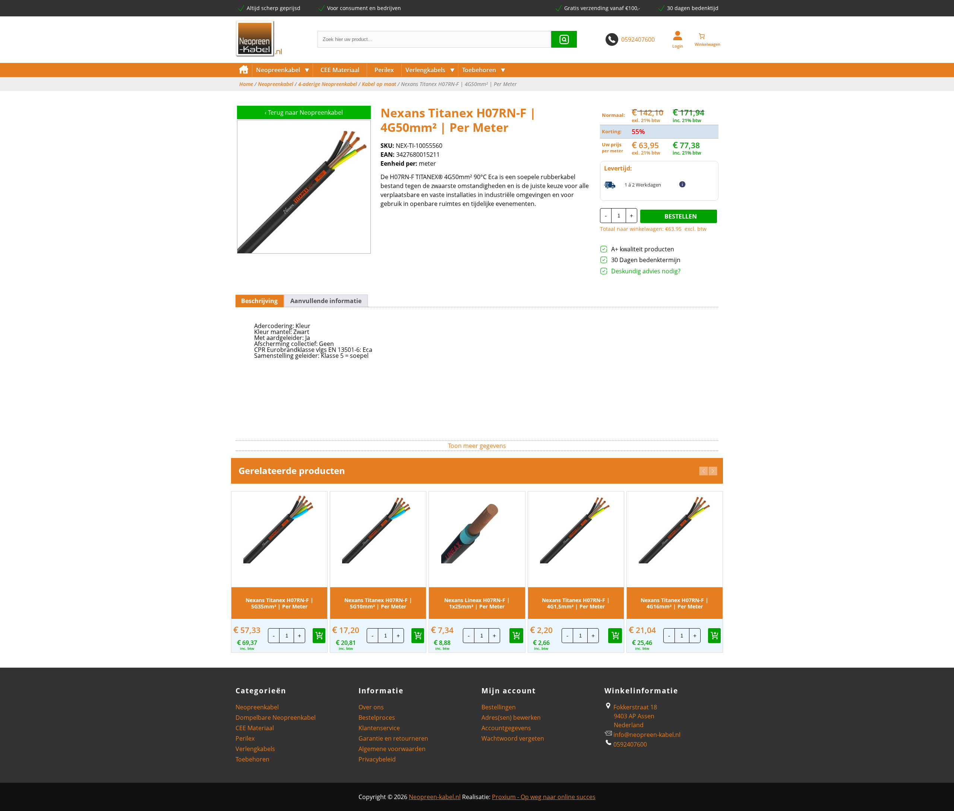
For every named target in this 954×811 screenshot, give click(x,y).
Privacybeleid (377, 759)
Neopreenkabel (283, 70)
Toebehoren (484, 70)
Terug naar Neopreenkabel (304, 112)
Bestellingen (498, 707)
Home (246, 84)
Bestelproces (376, 717)
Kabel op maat (379, 84)
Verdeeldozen (423, 95)
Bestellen (680, 216)
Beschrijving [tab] (259, 301)
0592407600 (638, 39)
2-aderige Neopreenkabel (288, 95)
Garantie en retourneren (393, 738)
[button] (703, 471)
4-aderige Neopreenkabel (327, 84)
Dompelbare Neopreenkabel (276, 717)
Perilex (384, 70)
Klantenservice (379, 728)
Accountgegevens (506, 728)
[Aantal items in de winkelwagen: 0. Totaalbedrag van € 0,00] (707, 36)
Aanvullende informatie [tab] (325, 301)
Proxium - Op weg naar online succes (544, 797)
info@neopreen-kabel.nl (646, 735)
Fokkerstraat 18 (634, 707)
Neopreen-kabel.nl (435, 797)
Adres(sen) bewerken (511, 717)
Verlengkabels (430, 70)
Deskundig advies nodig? (645, 271)
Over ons (371, 707)
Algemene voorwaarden (392, 749)
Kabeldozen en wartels (491, 95)
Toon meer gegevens (477, 446)
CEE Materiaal (339, 70)
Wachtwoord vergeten (512, 738)
